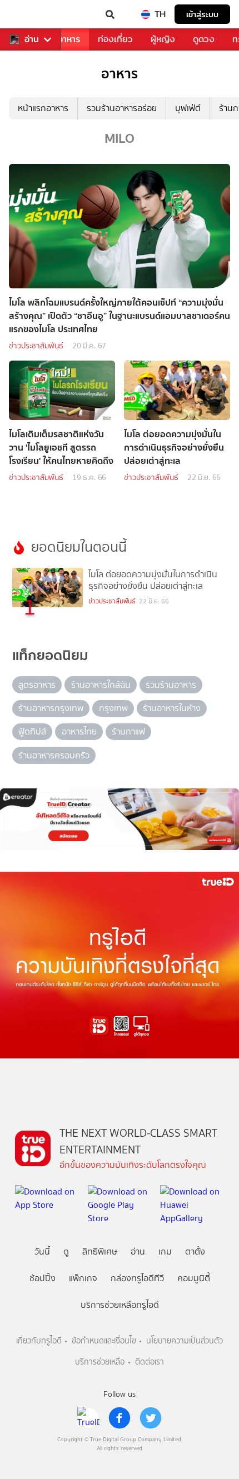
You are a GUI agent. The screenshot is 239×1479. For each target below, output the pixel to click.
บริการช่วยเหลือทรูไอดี (120, 1304)
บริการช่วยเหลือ (100, 1362)
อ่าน (31, 39)
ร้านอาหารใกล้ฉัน (101, 684)
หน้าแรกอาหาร (43, 108)
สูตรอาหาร (37, 684)
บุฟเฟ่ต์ (188, 108)
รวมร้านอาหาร (171, 684)
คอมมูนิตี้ (193, 1278)
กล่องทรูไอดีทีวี (137, 1278)
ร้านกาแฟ (128, 731)
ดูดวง (204, 39)
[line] (88, 1418)
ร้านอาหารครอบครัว (53, 755)
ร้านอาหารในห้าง (172, 708)
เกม (165, 1251)
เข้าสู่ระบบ (202, 14)
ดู (66, 1251)
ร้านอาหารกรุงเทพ (50, 708)
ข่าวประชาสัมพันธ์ (36, 346)
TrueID (31, 14)
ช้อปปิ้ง (42, 1278)
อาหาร (69, 39)
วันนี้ (42, 1251)
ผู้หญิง (163, 39)
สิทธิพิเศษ (99, 1251)
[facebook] (119, 1418)
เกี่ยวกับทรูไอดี (39, 1341)
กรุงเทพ (113, 708)
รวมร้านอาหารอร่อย (122, 108)
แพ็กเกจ (83, 1278)
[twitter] (151, 1418)
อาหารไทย (79, 731)
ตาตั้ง (195, 1251)
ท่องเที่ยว (115, 39)
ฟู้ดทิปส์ (32, 731)
